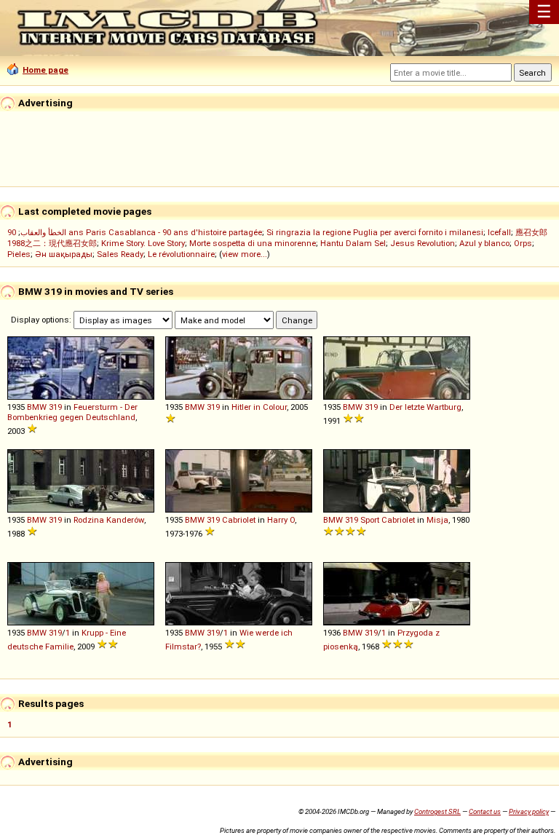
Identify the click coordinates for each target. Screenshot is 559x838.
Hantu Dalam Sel (353, 243)
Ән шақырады (63, 254)
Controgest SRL (437, 811)
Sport (369, 520)
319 (55, 407)
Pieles (19, 254)
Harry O (281, 520)
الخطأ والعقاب (43, 232)
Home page (45, 70)
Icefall (499, 232)
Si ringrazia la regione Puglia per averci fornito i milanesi (374, 232)
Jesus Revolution (422, 243)
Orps (523, 243)
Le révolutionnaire (181, 254)
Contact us (485, 811)
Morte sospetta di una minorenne (252, 243)
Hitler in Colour (259, 407)
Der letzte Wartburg (425, 407)
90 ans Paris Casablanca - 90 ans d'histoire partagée (134, 232)
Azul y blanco (484, 243)
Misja (437, 520)
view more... (244, 254)
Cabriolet (238, 520)
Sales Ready (120, 254)
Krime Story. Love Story (143, 243)
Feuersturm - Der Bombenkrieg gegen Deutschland (72, 412)
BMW (37, 407)
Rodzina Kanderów (109, 520)
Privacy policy (529, 811)
